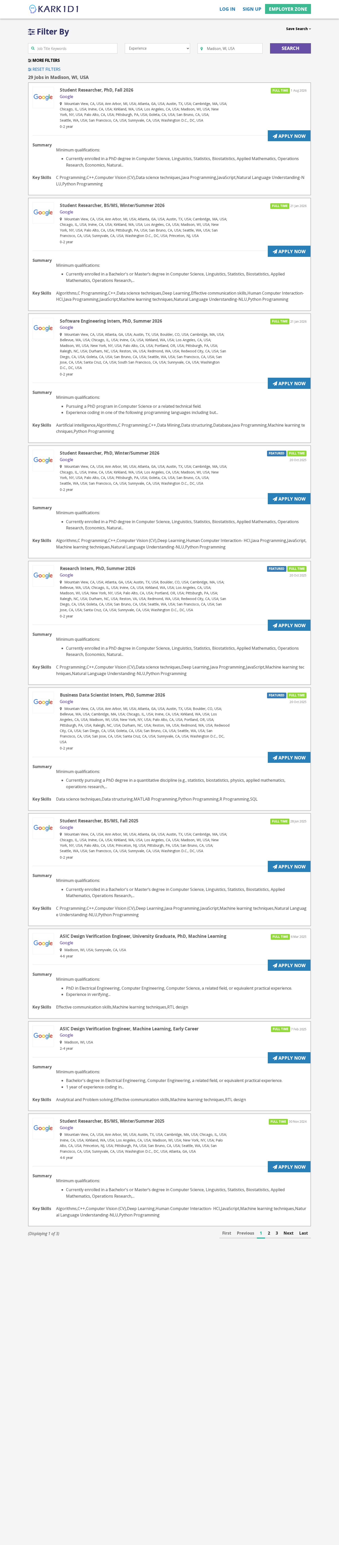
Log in (227, 9)
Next (289, 1233)
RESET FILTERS (46, 69)
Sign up (252, 9)
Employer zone (288, 9)
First (226, 1233)
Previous (245, 1233)
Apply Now (291, 136)
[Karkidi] (54, 9)
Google (66, 96)
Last (303, 1233)
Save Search (297, 28)
